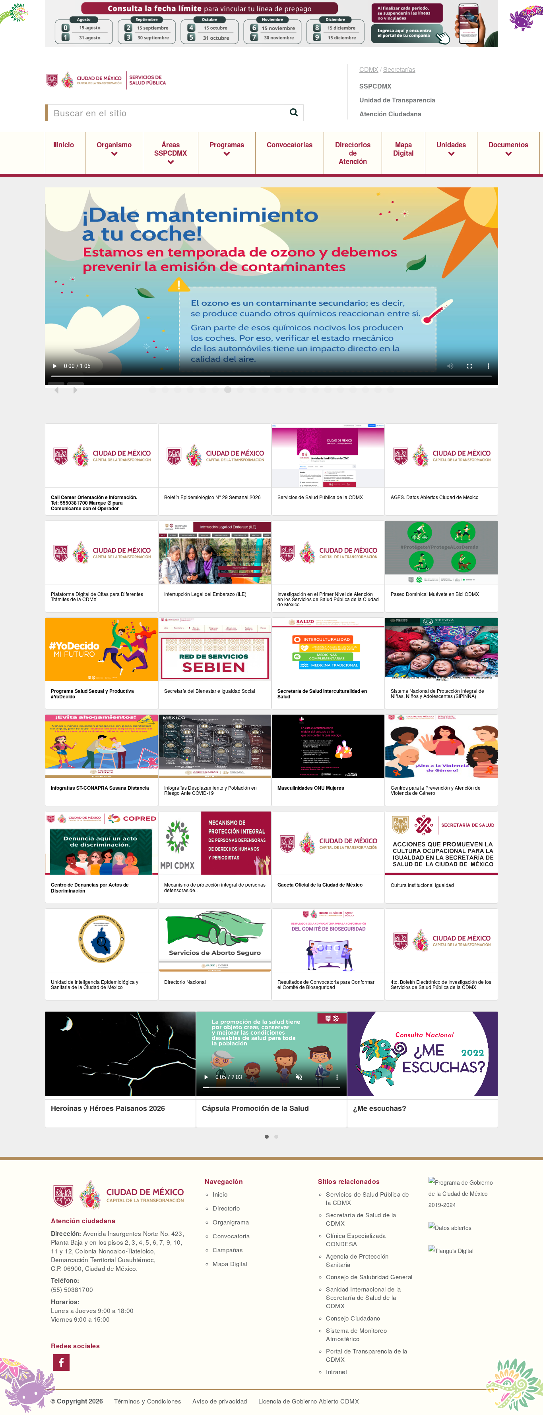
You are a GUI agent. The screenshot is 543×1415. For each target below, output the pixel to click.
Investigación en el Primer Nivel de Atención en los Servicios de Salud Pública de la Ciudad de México (328, 598)
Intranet (336, 1371)
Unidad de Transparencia (397, 99)
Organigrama (231, 1222)
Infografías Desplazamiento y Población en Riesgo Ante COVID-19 (210, 790)
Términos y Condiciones (147, 1401)
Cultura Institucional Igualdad (422, 884)
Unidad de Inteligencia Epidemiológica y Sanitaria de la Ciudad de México (94, 984)
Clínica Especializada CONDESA (356, 1239)
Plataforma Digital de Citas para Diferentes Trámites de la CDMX (97, 596)
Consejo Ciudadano (353, 1318)
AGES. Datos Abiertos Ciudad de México (435, 497)
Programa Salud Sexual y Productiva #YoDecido (92, 693)
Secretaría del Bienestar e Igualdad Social (209, 690)
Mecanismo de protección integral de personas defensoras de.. (215, 887)
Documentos (508, 144)
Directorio (226, 1208)
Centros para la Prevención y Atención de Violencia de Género (436, 790)
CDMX (368, 69)
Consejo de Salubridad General (369, 1276)
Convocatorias (289, 144)
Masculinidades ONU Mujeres (310, 787)
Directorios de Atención (352, 153)
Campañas (228, 1249)
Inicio (65, 144)
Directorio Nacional (185, 981)
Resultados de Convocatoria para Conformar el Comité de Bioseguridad (325, 984)
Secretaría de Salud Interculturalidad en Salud (322, 693)
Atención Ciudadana (390, 113)
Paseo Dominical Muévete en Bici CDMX (435, 593)
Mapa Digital (403, 149)
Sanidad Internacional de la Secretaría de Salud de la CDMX (363, 1297)
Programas (226, 144)
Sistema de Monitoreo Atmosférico (356, 1334)
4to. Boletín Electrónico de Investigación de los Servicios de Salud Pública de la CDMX (441, 984)
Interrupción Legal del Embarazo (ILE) (205, 593)
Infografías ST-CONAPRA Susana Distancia (100, 787)
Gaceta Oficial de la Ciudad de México (320, 884)
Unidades (451, 144)
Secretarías (399, 69)
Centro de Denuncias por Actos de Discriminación (90, 887)
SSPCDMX (375, 86)
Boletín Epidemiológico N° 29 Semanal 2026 (212, 497)
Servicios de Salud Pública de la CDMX (320, 497)
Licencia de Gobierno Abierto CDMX (308, 1401)
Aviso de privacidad (219, 1401)
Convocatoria (231, 1236)
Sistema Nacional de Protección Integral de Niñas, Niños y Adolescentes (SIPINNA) (437, 693)
